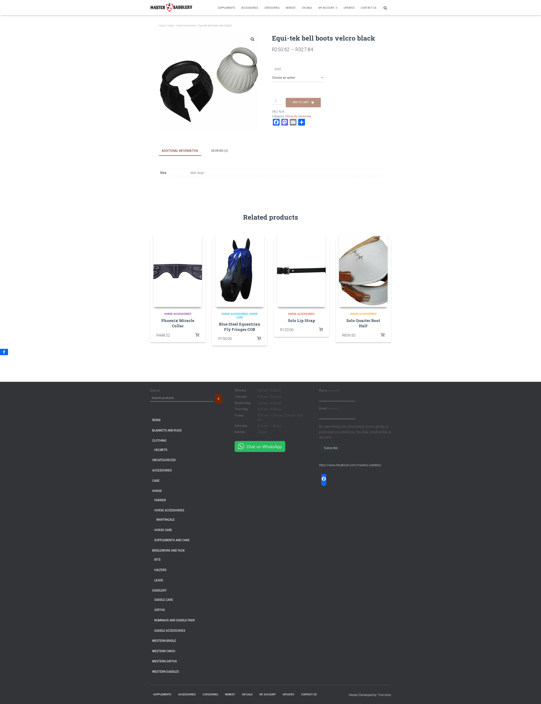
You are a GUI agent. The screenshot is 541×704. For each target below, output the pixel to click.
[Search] (218, 398)
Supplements (226, 7)
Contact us (368, 7)
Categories (271, 7)
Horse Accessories (186, 25)
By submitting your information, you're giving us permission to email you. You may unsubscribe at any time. (355, 432)
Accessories (249, 7)
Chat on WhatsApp (264, 446)
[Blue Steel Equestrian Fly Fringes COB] (239, 270)
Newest (291, 7)
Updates (349, 7)
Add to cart (301, 102)
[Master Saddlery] (171, 7)
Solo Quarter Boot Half (363, 323)
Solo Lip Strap (301, 320)
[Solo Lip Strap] (301, 270)
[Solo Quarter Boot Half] (363, 270)
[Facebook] (4, 352)
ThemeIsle (384, 695)
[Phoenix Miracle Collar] (177, 270)
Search (155, 390)
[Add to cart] (197, 335)
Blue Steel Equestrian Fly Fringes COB (239, 327)
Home (161, 25)
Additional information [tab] (180, 150)
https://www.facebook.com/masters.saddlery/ (350, 465)
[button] (252, 39)
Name (329, 390)
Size (278, 69)
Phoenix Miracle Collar (177, 323)
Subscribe (330, 448)
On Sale (307, 7)
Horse (170, 25)
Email (329, 408)
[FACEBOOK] (323, 478)
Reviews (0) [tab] (219, 150)
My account (326, 7)
